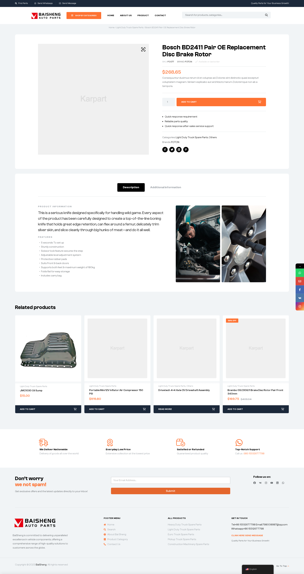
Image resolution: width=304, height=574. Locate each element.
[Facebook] (254, 483)
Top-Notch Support (247, 449)
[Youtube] (271, 483)
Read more (165, 409)
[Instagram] (266, 483)
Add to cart (189, 102)
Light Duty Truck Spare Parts (129, 27)
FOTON (188, 61)
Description (131, 187)
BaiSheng (41, 564)
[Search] (266, 15)
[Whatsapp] (283, 483)
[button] (143, 49)
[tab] (131, 187)
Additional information (165, 187)
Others (213, 137)
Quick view (48, 348)
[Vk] (260, 483)
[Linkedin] (277, 483)
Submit (170, 490)
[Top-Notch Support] (239, 443)
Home (111, 27)
